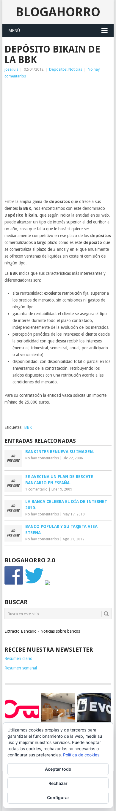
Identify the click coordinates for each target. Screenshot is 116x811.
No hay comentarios (42, 458)
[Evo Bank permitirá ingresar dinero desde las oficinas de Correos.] (94, 708)
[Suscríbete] (47, 583)
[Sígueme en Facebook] (13, 583)
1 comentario (36, 489)
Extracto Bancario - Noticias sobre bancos (42, 631)
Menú (14, 30)
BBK (28, 427)
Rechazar (58, 783)
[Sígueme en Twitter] (34, 583)
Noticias (75, 69)
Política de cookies (81, 754)
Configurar (58, 797)
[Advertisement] (58, 140)
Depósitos (58, 69)
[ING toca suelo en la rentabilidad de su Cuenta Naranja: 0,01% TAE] (58, 710)
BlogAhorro (57, 12)
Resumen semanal (20, 668)
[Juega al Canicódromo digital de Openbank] (22, 708)
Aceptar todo (58, 769)
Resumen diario (18, 658)
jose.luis (11, 69)
